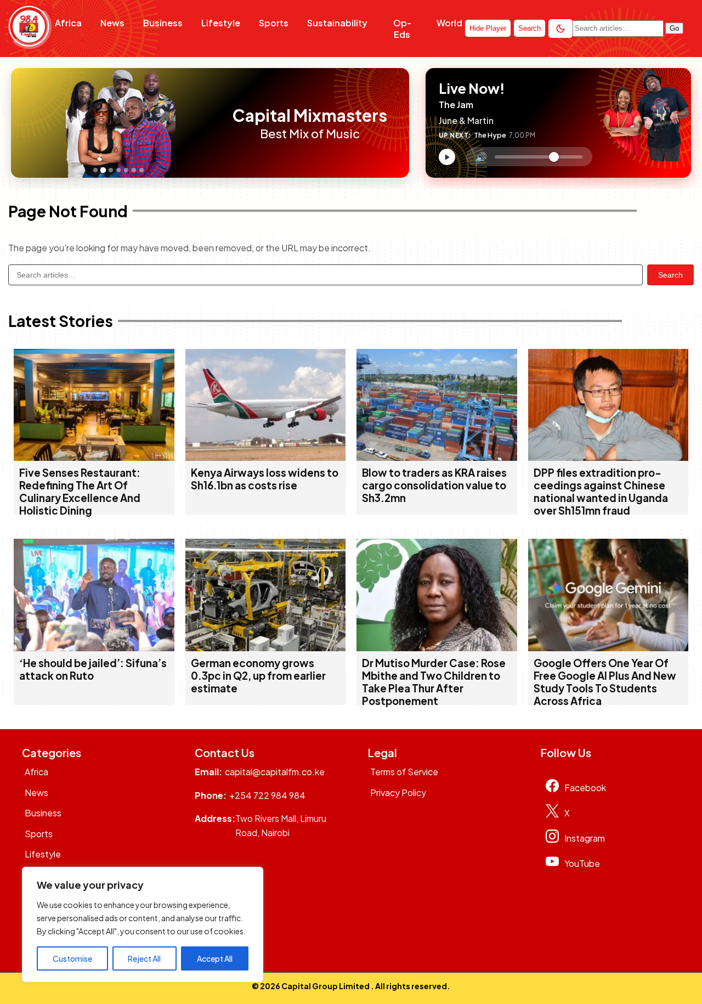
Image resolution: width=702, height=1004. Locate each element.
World (449, 23)
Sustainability (337, 23)
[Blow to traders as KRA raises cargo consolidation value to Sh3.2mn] (436, 457)
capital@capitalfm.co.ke (275, 771)
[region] (142, 924)
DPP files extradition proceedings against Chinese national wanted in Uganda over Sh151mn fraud (601, 491)
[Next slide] (218, 123)
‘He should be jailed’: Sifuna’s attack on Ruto (93, 669)
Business (163, 23)
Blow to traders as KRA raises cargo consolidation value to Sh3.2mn (434, 485)
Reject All (144, 958)
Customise (72, 958)
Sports (273, 23)
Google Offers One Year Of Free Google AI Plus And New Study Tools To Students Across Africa (605, 682)
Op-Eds (402, 28)
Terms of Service (404, 771)
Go (674, 28)
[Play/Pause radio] (447, 157)
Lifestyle (220, 23)
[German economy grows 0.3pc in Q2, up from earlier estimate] (265, 647)
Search (670, 274)
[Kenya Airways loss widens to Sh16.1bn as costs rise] (265, 457)
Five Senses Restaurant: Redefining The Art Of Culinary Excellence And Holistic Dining (79, 491)
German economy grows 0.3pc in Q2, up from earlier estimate (258, 676)
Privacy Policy (398, 792)
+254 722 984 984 (267, 795)
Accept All (215, 958)
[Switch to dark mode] (560, 28)
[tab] (95, 170)
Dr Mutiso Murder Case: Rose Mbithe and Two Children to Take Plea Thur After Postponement (434, 682)
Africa (68, 23)
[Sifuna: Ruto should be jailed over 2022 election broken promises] (94, 647)
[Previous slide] (22, 123)
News (112, 23)
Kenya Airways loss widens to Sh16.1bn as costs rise (264, 479)
